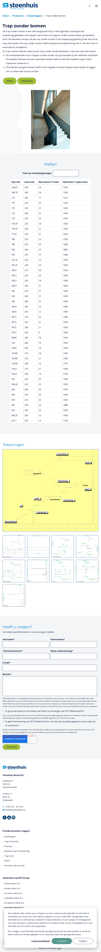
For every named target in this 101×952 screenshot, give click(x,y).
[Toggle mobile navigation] (96, 6)
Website (42, 948)
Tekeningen (27, 80)
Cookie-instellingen (40, 941)
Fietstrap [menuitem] (8, 846)
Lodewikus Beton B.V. (13, 898)
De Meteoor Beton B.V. (14, 903)
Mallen (9, 80)
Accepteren (62, 941)
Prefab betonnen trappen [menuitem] (16, 831)
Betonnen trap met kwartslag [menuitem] (16, 851)
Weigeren (83, 941)
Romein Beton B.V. (12, 883)
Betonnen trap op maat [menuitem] (14, 865)
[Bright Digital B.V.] (59, 948)
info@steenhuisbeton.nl (15, 810)
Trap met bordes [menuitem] (11, 841)
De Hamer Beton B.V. (13, 893)
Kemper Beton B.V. (12, 888)
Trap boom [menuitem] (9, 856)
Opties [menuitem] (7, 860)
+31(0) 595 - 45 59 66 (14, 806)
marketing (52, 948)
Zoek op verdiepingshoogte (37, 173)
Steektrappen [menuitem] (10, 836)
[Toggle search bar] (90, 6)
